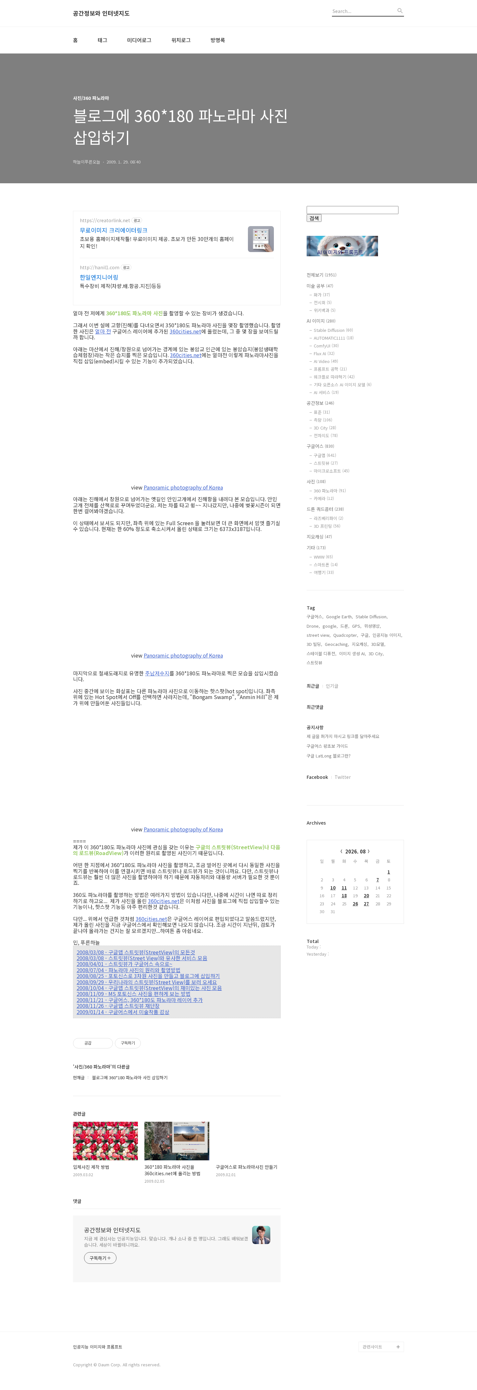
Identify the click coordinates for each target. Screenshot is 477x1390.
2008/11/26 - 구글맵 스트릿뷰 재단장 (118, 1006)
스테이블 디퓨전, (321, 653)
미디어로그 (139, 40)
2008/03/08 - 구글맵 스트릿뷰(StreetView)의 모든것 (136, 952)
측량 (323, 420)
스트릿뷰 (326, 463)
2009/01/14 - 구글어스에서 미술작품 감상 (123, 1012)
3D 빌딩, (314, 644)
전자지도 (326, 435)
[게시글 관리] (106, 1043)
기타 (316, 547)
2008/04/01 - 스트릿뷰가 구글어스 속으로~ (124, 964)
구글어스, (315, 616)
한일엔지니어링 (99, 277)
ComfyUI (326, 346)
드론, (344, 626)
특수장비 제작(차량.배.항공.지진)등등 (120, 285)
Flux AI (324, 353)
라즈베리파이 (328, 518)
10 (333, 888)
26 (355, 903)
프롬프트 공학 (330, 369)
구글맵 (325, 455)
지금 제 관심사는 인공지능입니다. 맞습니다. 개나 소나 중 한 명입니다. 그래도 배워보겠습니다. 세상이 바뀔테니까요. (166, 1241)
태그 (102, 40)
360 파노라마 (330, 491)
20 (366, 895)
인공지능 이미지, (387, 635)
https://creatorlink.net (105, 220)
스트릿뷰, (315, 662)
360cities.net (185, 331)
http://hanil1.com (99, 267)
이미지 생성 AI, (352, 653)
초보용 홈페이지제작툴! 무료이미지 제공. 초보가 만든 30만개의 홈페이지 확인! (157, 242)
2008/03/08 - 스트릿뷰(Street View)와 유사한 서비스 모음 (142, 958)
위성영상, (372, 626)
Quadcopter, (345, 635)
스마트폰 (326, 565)
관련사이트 (372, 1347)
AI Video (326, 361)
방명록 (218, 40)
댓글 (77, 1201)
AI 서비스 (326, 392)
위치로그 (181, 40)
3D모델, (378, 644)
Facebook (317, 777)
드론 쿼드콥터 (325, 509)
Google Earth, (339, 616)
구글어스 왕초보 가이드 (327, 746)
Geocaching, (337, 644)
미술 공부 (320, 286)
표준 (322, 412)
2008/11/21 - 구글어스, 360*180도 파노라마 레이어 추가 (140, 1000)
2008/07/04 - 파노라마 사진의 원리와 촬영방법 (128, 970)
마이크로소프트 (331, 471)
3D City (325, 428)
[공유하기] (97, 1043)
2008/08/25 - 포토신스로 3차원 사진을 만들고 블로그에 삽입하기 (148, 976)
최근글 (313, 686)
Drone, (313, 626)
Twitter (343, 777)
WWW (323, 557)
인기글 (332, 686)
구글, (365, 635)
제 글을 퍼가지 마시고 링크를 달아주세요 (343, 736)
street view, (319, 635)
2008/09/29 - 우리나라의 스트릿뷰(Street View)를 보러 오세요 (147, 982)
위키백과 (325, 310)
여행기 (324, 572)
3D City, (376, 653)
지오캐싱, (360, 644)
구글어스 (320, 446)
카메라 (324, 498)
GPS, (356, 626)
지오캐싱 (319, 536)
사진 (316, 481)
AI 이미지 (321, 321)
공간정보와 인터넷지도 (101, 13)
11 (344, 888)
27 (366, 903)
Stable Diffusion (333, 330)
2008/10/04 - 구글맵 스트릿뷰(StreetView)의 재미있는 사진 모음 (149, 988)
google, (330, 626)
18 (344, 895)
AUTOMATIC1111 (334, 338)
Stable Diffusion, (372, 616)
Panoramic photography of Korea (183, 487)
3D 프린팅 (327, 526)
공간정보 (320, 403)
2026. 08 (355, 851)
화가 (322, 295)
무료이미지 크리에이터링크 (114, 230)
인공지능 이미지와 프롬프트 (97, 1347)
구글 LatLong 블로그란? (328, 756)
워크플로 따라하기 (334, 377)
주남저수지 (157, 673)
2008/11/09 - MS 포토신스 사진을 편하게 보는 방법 (133, 994)
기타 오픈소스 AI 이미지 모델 (343, 384)
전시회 (323, 302)
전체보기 (321, 275)
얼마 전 (103, 331)
